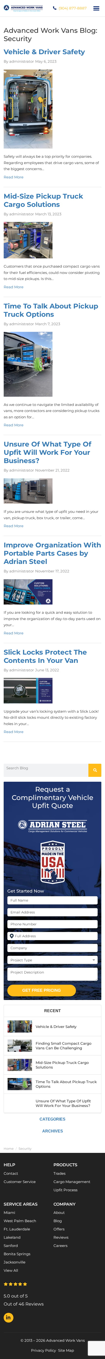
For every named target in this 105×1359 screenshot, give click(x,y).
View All (11, 1270)
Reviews (60, 1237)
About (59, 1212)
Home (9, 1148)
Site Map (66, 1350)
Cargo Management (71, 1181)
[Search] (94, 770)
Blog (57, 1221)
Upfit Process (65, 1190)
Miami (9, 1212)
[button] (97, 8)
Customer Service (20, 1181)
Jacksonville (14, 1262)
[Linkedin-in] (8, 1318)
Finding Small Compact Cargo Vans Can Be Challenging (64, 1045)
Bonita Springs (17, 1254)
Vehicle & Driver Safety (44, 52)
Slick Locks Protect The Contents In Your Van (45, 656)
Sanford (11, 1245)
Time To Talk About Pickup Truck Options (51, 310)
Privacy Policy (43, 1350)
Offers (58, 1229)
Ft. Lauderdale (17, 1229)
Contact (11, 1173)
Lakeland (12, 1237)
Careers (60, 1245)
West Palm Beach (20, 1221)
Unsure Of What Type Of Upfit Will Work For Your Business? (47, 452)
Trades (59, 1173)
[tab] (52, 1011)
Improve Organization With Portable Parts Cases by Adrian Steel (52, 553)
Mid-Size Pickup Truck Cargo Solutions (43, 200)
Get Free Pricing (41, 990)
